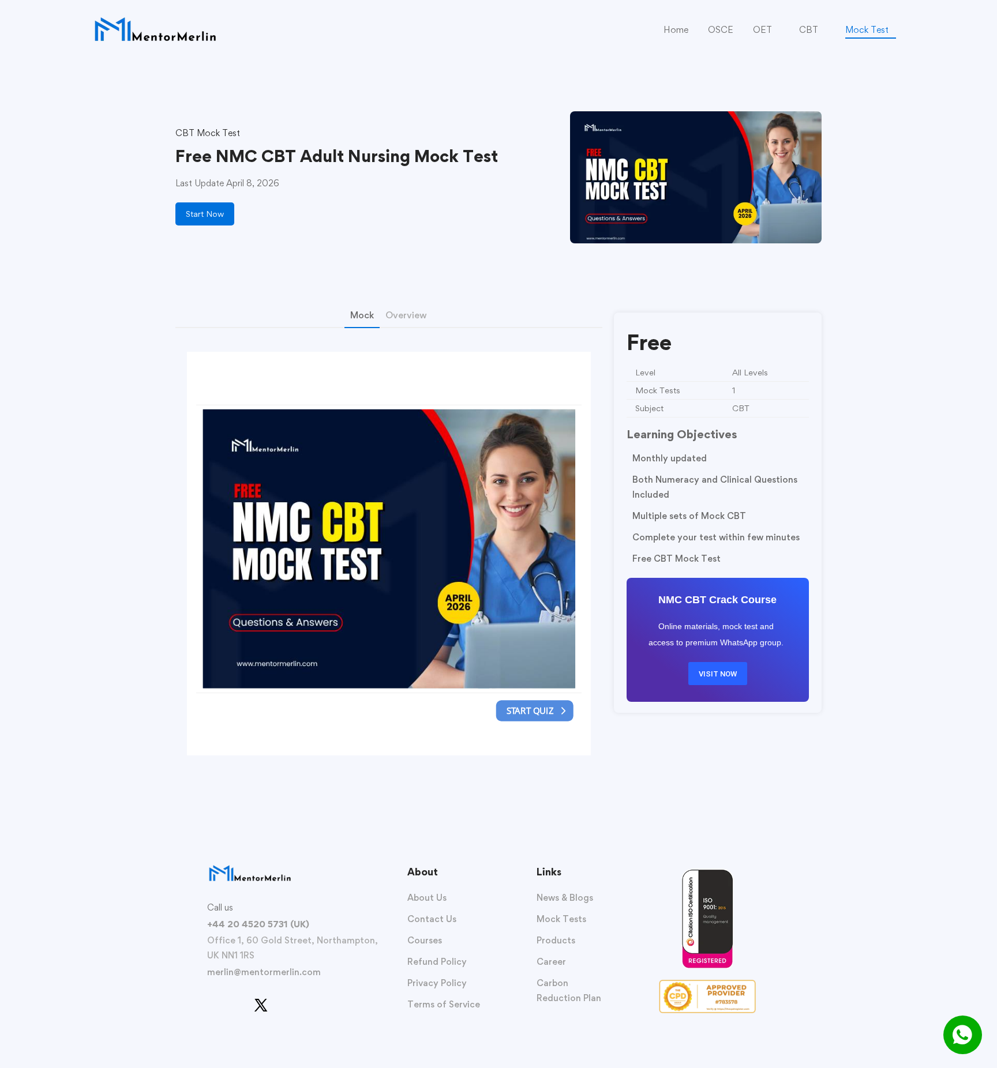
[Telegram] (284, 1011)
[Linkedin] (237, 1011)
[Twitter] (261, 1005)
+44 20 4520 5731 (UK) (258, 924)
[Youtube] (222, 1011)
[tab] (362, 317)
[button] (204, 213)
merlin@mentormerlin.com (264, 972)
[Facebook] (207, 1011)
